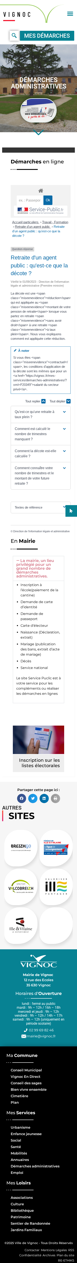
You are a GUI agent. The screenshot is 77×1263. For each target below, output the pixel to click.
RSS (71, 1250)
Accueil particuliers (25, 222)
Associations (22, 1198)
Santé (16, 1147)
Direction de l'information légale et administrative (41, 531)
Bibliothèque (22, 1211)
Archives (49, 1255)
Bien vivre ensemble (29, 1090)
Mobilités (19, 1153)
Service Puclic (40, 678)
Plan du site (65, 1255)
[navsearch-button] (14, 36)
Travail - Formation (55, 222)
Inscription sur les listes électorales (39, 762)
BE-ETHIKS (66, 1260)
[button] (70, 14)
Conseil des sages (26, 1083)
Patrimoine (21, 1217)
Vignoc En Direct (25, 1077)
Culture (17, 1204)
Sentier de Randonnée (30, 1223)
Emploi (17, 1173)
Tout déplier (58, 401)
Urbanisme (20, 1127)
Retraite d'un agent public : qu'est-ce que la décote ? (38, 231)
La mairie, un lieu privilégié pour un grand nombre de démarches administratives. (35, 568)
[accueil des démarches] (40, 190)
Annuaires (20, 1160)
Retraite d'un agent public (33, 226)
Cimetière (19, 1096)
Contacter (32, 1250)
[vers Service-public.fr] (40, 211)
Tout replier (33, 401)
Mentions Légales (54, 1250)
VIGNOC (18, 14)
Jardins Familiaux (26, 1230)
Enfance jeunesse (26, 1134)
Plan (15, 1102)
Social (16, 1140)
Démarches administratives (35, 1166)
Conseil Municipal (26, 1070)
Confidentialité (30, 1255)
